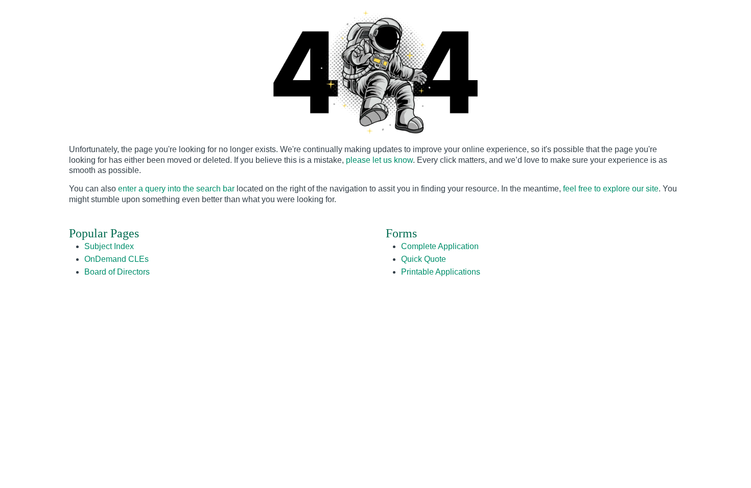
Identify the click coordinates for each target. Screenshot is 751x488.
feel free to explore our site (611, 188)
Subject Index (109, 246)
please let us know (379, 160)
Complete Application (440, 246)
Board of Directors (117, 271)
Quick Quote (423, 259)
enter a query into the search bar (176, 188)
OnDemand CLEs (116, 259)
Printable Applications (440, 271)
